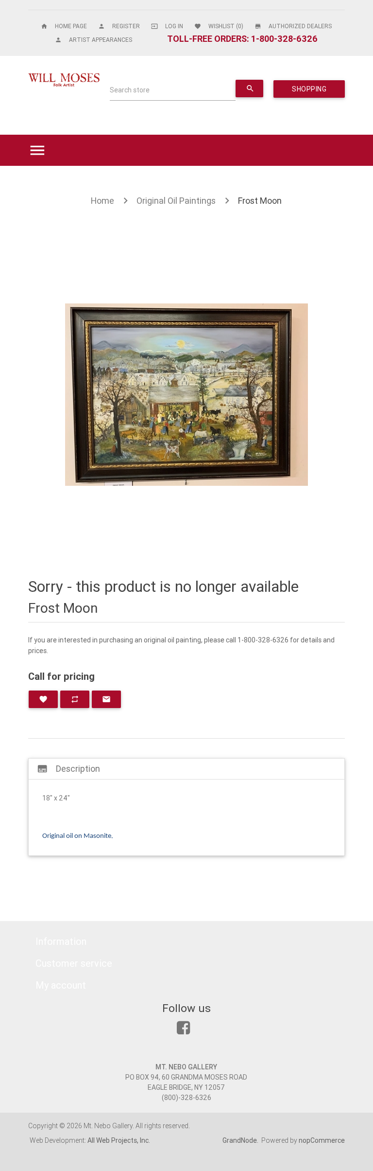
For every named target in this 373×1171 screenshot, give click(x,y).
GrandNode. (241, 1140)
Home (102, 200)
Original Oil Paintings (176, 200)
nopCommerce (322, 1140)
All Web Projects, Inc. (118, 1140)
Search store (130, 90)
